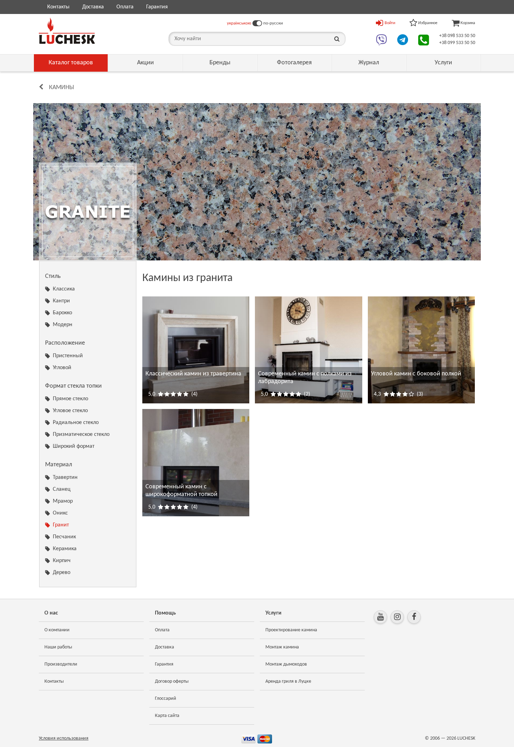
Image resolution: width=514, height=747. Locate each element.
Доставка (93, 7)
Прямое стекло (70, 399)
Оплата (125, 7)
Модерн (62, 325)
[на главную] (67, 31)
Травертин (65, 477)
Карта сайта (167, 715)
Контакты (58, 7)
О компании (57, 630)
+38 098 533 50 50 (457, 35)
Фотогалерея (294, 62)
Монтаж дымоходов (286, 664)
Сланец (62, 489)
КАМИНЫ (61, 87)
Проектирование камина (291, 630)
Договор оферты (171, 681)
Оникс (60, 513)
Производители (60, 664)
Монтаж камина (282, 647)
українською (239, 23)
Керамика (65, 549)
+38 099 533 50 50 (457, 42)
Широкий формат (73, 446)
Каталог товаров (71, 62)
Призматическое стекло (81, 434)
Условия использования (63, 738)
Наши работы (58, 647)
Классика (64, 289)
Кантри (61, 301)
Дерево (61, 572)
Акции (145, 62)
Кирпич (62, 560)
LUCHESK (466, 738)
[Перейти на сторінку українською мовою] (257, 23)
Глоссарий (165, 698)
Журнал (368, 62)
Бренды (219, 62)
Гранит (61, 525)
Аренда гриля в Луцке (288, 681)
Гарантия (157, 7)
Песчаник (64, 537)
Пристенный (68, 356)
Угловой (62, 368)
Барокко (62, 313)
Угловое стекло (70, 411)
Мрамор (63, 501)
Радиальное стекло (76, 422)
